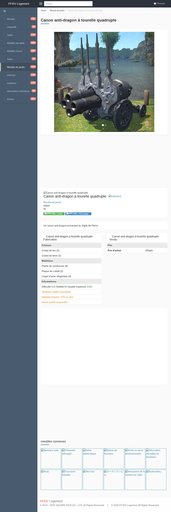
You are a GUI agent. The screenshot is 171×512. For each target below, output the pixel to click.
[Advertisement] (104, 161)
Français (160, 3)
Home (43, 11)
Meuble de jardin (56, 11)
